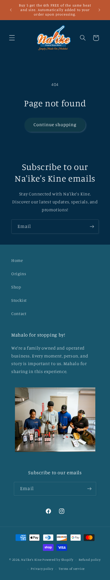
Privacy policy (42, 569)
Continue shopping (55, 124)
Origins (18, 273)
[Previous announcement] (11, 10)
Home (17, 260)
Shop (16, 286)
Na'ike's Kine (31, 560)
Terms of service (72, 569)
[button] (11, 37)
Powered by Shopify (57, 560)
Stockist (19, 300)
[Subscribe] (91, 226)
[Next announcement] (99, 10)
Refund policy (90, 560)
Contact (18, 313)
